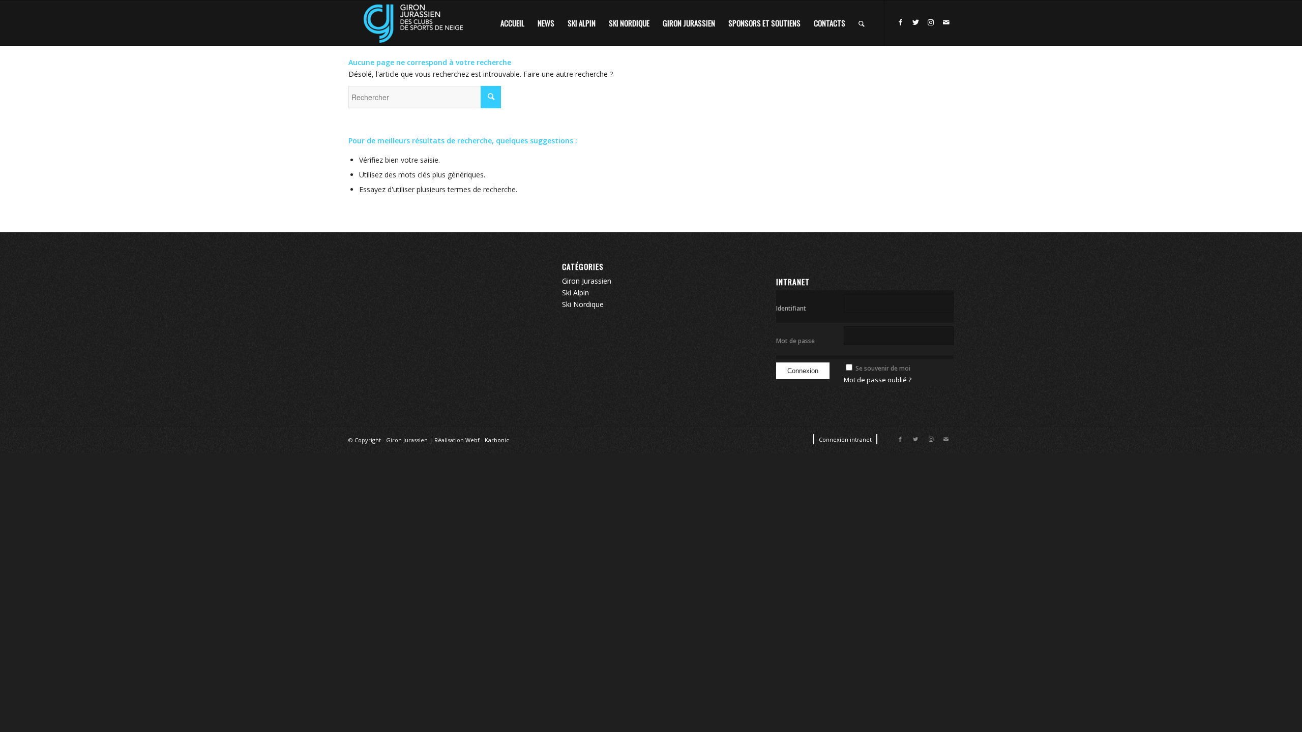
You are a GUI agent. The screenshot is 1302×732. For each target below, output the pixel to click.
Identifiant (791, 308)
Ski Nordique (583, 304)
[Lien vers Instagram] (930, 22)
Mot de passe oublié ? (877, 379)
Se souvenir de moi (882, 368)
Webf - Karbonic (487, 440)
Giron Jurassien (586, 281)
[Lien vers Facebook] (900, 22)
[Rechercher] (861, 23)
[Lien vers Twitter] (915, 22)
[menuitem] (512, 23)
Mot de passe (795, 341)
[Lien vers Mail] (946, 22)
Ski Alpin (575, 292)
